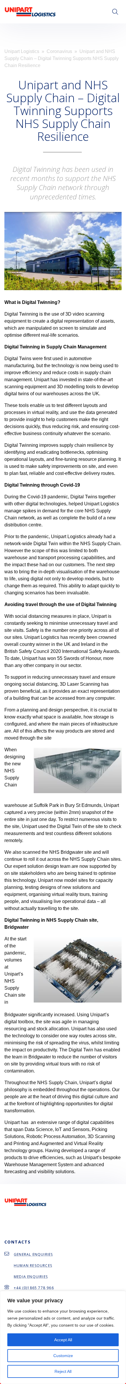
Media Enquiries (31, 1276)
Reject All (63, 1371)
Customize (63, 1355)
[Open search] (115, 11)
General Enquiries (33, 1254)
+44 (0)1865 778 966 (34, 1287)
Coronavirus (59, 51)
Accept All (63, 1339)
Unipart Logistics (21, 51)
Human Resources (33, 1265)
